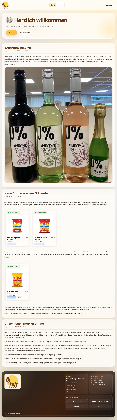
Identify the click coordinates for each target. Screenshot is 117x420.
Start (53, 5)
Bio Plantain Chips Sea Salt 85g (14, 292)
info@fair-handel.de (72, 392)
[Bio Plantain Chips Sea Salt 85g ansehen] (17, 280)
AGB (100, 406)
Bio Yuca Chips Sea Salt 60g (40, 238)
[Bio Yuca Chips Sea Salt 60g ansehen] (44, 226)
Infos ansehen (25, 32)
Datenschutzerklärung (100, 401)
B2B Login (109, 5)
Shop (60, 5)
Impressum (77, 401)
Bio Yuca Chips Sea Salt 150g (13, 238)
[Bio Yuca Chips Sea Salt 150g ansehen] (17, 226)
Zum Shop (11, 32)
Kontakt (77, 406)
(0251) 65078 (73, 387)
